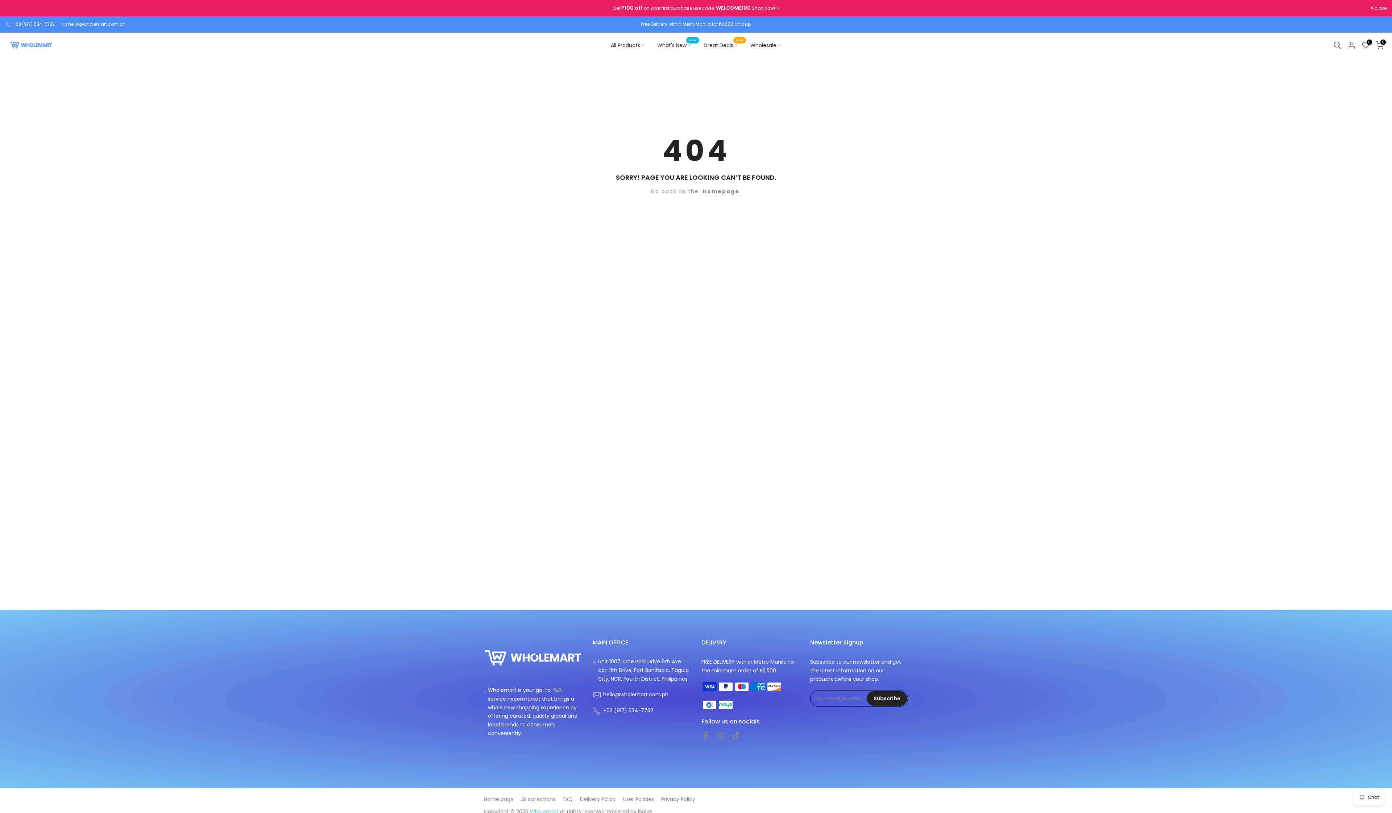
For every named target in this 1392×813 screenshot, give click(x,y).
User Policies (638, 799)
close (15, 8)
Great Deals (723, 45)
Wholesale (763, 45)
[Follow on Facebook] (705, 735)
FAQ (568, 799)
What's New (676, 45)
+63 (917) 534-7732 (33, 24)
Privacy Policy (678, 799)
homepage (721, 191)
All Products (625, 45)
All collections (538, 799)
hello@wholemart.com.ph (96, 24)
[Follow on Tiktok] (736, 735)
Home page (499, 799)
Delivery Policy (598, 799)
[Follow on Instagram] (721, 735)
